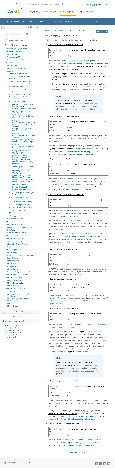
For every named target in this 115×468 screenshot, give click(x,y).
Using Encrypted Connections (20, 81)
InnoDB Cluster (13, 258)
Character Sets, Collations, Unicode (20, 227)
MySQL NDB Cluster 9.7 (16, 263)
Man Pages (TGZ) (10, 330)
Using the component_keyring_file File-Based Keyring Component (23, 116)
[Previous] (28, 27)
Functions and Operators (16, 233)
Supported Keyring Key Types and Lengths (23, 167)
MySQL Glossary (13, 306)
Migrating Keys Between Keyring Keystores (21, 172)
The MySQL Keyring (18, 101)
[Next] (37, 27)
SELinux (12, 213)
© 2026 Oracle (25, 462)
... (65, 30)
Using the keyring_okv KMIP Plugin (22, 130)
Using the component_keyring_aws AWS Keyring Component (23, 146)
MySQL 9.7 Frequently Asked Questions (18, 295)
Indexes (10, 303)
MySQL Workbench (14, 286)
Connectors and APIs (15, 280)
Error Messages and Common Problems (18, 299)
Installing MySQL (13, 54)
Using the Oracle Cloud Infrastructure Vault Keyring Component (22, 161)
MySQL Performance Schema (18, 275)
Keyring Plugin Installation (22, 112)
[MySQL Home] (15, 9)
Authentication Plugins (19, 87)
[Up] (34, 27)
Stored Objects (12, 269)
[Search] (27, 34)
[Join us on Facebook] (96, 464)
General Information (15, 51)
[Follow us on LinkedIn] (104, 464)
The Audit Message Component (22, 202)
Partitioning (11, 266)
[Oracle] (14, 462)
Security (10, 71)
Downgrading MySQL (15, 60)
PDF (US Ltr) (9, 325)
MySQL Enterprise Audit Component (20, 198)
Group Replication (14, 250)
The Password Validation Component (20, 98)
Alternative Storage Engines (17, 244)
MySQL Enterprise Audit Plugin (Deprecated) (22, 194)
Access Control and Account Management (19, 77)
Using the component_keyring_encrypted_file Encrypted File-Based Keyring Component (25, 123)
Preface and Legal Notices (17, 49)
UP (79, 452)
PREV (71, 452)
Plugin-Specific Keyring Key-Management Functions (22, 181)
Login (99, 5)
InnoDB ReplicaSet (14, 261)
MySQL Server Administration (18, 68)
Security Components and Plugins (21, 84)
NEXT (82, 452)
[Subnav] (6, 51)
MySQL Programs (13, 65)
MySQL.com (34, 12)
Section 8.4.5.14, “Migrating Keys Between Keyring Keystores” (71, 63)
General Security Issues (18, 74)
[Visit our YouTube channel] (109, 464)
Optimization (12, 222)
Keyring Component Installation (24, 109)
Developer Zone (88, 12)
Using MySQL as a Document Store (20, 255)
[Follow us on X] (100, 464)
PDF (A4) (8, 328)
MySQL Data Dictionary (15, 238)
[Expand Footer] (5, 463)
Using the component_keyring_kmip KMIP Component (24, 135)
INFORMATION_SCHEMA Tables (19, 272)
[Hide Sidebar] (3, 27)
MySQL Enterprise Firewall (20, 205)
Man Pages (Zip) (10, 332)
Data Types (11, 230)
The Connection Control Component (19, 90)
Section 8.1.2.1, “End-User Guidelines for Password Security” (74, 236)
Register (105, 5)
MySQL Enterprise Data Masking (21, 207)
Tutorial (10, 63)
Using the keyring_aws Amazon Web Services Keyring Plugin (24, 141)
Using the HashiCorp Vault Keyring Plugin (22, 151)
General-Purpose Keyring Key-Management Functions (23, 176)
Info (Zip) (8, 337)
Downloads (50, 12)
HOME (75, 452)
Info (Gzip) (8, 335)
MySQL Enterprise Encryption (20, 210)
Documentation (68, 12)
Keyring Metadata (19, 184)
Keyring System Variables (21, 190)
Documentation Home (17, 40)
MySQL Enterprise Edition (17, 283)
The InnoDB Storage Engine (17, 241)
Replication (11, 247)
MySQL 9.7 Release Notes (13, 316)
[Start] (31, 27)
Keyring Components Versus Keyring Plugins (23, 105)
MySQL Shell (12, 252)
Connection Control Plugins (21, 94)
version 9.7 (101, 31)
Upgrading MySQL (14, 57)
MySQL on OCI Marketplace (17, 289)
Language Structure (14, 224)
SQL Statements (13, 236)
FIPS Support (14, 216)
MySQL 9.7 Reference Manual (54, 30)
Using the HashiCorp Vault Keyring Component (22, 156)
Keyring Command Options (22, 187)
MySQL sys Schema (14, 277)
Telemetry (11, 291)
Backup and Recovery (15, 219)
